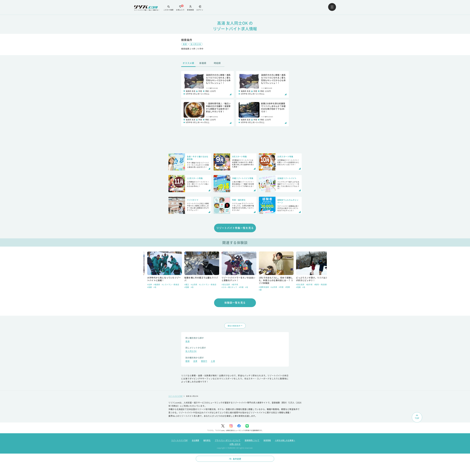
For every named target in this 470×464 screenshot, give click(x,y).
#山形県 (190, 284)
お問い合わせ (235, 444)
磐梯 (187, 361)
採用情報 (267, 440)
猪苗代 (204, 361)
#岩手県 (231, 284)
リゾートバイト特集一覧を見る (235, 228)
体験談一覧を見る (235, 302)
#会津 (145, 284)
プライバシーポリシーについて (228, 440)
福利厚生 (207, 440)
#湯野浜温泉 (260, 287)
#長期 (145, 287)
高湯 (185, 44)
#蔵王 (182, 284)
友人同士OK (195, 44)
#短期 (182, 287)
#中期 (237, 287)
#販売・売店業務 (317, 284)
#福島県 (153, 284)
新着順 (202, 63)
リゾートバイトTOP (175, 396)
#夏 (256, 289)
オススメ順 (188, 63)
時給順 (217, 63)
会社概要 (195, 440)
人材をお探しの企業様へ (285, 440)
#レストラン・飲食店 (166, 284)
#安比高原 (222, 284)
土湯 (213, 361)
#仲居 (277, 287)
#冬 (151, 287)
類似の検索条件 (234, 325)
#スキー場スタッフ (225, 287)
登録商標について (252, 440)
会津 (195, 361)
